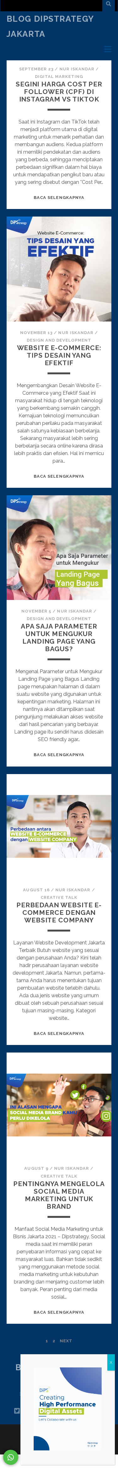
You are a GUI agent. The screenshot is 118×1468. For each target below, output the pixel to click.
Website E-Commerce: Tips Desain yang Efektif (59, 355)
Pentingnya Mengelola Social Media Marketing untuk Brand (59, 1195)
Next (66, 1341)
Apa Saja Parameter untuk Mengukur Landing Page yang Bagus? (59, 637)
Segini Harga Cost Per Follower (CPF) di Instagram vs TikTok (59, 91)
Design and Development (59, 340)
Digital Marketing (59, 76)
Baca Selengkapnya (59, 197)
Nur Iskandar (77, 69)
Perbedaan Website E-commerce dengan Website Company (59, 912)
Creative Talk (59, 897)
